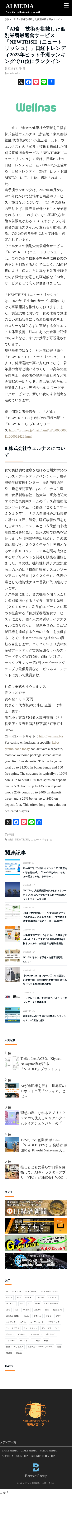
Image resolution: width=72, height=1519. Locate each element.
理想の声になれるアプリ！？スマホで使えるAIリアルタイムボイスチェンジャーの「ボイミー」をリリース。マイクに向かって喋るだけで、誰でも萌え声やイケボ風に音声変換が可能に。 (43, 1118)
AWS (19, 1297)
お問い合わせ (48, 1483)
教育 (46, 1340)
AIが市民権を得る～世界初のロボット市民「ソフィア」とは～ (43, 1091)
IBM (21, 1304)
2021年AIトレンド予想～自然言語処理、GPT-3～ (44, 959)
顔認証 (19, 1353)
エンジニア (11, 1322)
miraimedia (13, 73)
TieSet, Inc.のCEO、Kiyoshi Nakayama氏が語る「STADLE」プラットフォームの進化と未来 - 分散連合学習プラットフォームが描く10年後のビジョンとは (43, 1064)
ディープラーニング (50, 1328)
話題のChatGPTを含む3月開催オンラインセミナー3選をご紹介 (44, 1018)
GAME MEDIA (10, 1450)
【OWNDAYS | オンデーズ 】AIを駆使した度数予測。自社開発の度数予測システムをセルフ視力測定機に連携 (45, 979)
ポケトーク (51, 1334)
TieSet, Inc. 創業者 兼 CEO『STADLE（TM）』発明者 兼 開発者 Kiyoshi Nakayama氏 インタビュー (44, 1145)
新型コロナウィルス (14, 1347)
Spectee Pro (57, 1310)
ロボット (24, 1340)
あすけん (37, 1316)
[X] (21, 82)
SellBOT (37, 1310)
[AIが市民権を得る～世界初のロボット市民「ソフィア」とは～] (13, 1096)
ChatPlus (40, 1297)
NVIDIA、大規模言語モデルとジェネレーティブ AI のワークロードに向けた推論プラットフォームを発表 (44, 894)
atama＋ (9, 1297)
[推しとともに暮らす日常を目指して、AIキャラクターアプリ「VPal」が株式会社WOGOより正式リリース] (13, 1178)
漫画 (59, 1347)
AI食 (11, 839)
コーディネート (37, 1322)
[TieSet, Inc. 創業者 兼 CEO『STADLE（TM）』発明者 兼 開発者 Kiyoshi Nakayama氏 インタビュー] (13, 1150)
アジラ (48, 1316)
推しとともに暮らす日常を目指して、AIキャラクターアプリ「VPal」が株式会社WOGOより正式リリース (43, 1172)
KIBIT (37, 1304)
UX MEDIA (22, 1456)
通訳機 (9, 1353)
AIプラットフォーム (50, 1291)
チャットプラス (12, 1328)
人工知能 (36, 1340)
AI (7, 1291)
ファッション (36, 1334)
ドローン (10, 1334)
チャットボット (30, 1328)
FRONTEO (52, 1297)
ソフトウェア (54, 1322)
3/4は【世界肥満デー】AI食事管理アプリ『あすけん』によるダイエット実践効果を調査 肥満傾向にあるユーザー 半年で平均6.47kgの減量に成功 (45, 918)
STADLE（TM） (13, 1316)
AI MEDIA (20, 6)
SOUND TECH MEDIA (43, 1456)
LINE (8, 1310)
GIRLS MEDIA (29, 1450)
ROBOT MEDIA (48, 1450)
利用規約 (36, 1483)
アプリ (59, 1316)
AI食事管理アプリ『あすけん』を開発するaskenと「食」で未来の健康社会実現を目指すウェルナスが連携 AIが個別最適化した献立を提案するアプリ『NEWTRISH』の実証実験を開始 (45, 940)
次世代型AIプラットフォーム (40, 1347)
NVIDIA (26, 1310)
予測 (11, 834)
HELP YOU (10, 1304)
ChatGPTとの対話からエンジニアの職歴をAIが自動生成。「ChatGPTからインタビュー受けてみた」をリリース (45, 872)
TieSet (26, 1316)
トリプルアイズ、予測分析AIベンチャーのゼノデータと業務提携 (45, 1000)
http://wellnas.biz (51, 736)
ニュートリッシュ (41, 839)
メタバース (11, 1340)
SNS (47, 1310)
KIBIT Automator (51, 1304)
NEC (16, 1310)
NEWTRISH (22, 839)
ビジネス (22, 1334)
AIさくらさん (31, 1291)
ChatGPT (28, 1297)
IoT (29, 1304)
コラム (23, 1322)
